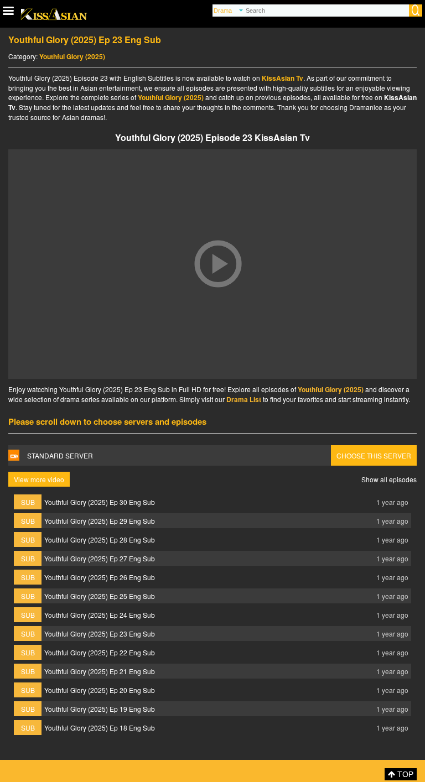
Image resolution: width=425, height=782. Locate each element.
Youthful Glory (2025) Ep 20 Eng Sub (99, 690)
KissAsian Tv (282, 78)
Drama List (243, 399)
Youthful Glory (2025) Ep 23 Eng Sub (99, 633)
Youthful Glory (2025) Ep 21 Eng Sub (99, 671)
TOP (404, 774)
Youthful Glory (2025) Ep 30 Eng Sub (99, 502)
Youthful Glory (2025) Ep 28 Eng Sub (99, 539)
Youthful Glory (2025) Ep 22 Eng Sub (99, 652)
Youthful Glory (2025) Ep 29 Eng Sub (99, 520)
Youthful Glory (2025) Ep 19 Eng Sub (99, 708)
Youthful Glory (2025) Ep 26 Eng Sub (99, 577)
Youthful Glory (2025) (72, 56)
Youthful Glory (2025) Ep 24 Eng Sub (99, 614)
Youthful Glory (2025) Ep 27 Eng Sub (99, 558)
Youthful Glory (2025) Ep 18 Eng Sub (99, 727)
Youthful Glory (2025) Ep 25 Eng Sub (99, 596)
